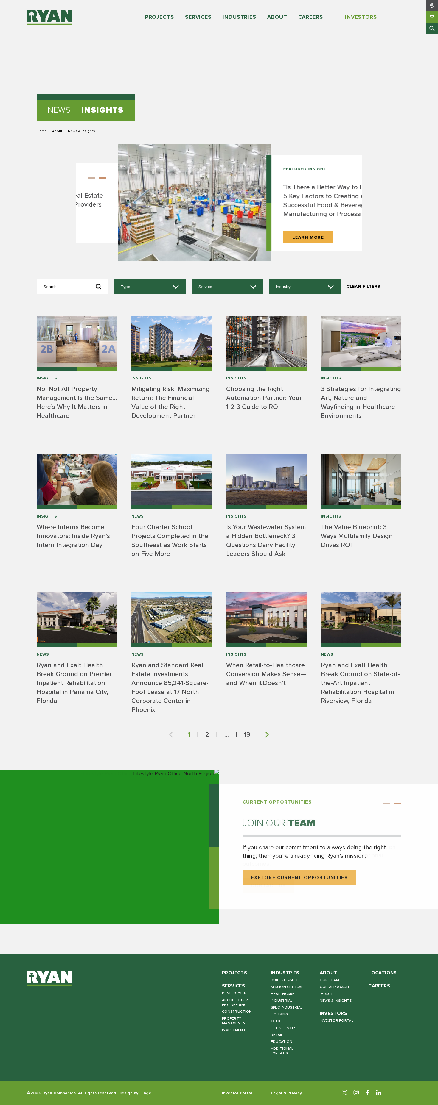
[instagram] (356, 1093)
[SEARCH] (432, 28)
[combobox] (150, 286)
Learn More (266, 237)
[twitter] (344, 1093)
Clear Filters (363, 286)
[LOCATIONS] (432, 5)
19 (247, 734)
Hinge (145, 1092)
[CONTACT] (432, 17)
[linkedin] (378, 1093)
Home (41, 131)
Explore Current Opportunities (299, 878)
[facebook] (367, 1093)
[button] (335, 169)
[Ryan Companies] (49, 17)
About (57, 131)
